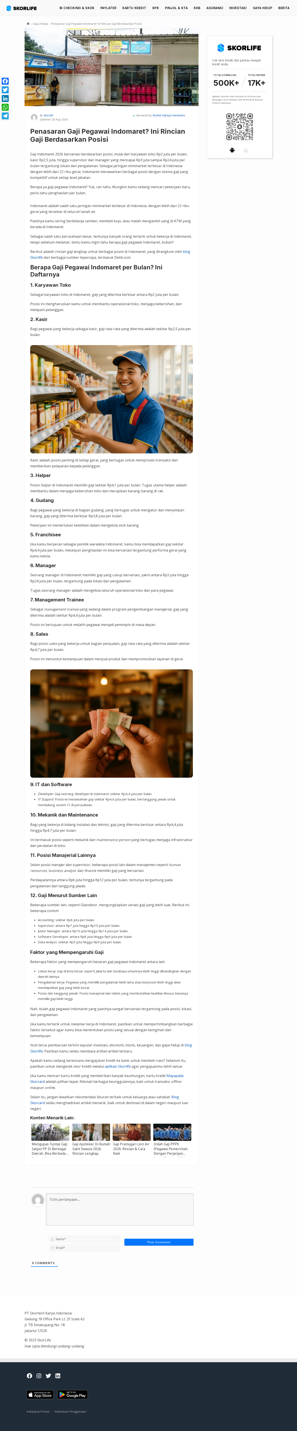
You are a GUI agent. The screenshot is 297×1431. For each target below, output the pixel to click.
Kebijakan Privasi (38, 1411)
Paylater (108, 8)
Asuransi (215, 8)
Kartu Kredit (134, 8)
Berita (283, 8)
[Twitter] (5, 90)
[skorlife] (22, 8)
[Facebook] (5, 81)
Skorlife (48, 115)
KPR (155, 8)
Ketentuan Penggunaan (70, 1411)
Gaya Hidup (262, 8)
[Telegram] (5, 116)
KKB (197, 8)
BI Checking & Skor (77, 8)
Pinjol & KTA (176, 8)
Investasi (238, 8)
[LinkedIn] (5, 98)
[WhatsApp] (5, 107)
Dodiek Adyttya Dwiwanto (169, 115)
